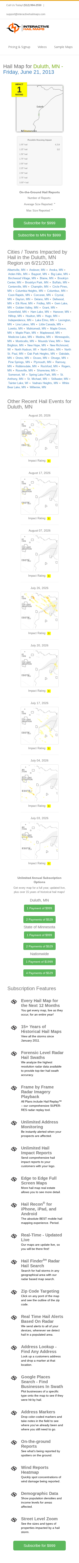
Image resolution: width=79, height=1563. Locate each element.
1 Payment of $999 (39, 908)
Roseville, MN (24, 370)
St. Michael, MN (37, 378)
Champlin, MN (39, 286)
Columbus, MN (56, 290)
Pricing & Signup (19, 47)
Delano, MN (41, 299)
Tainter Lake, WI (18, 383)
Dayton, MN (23, 299)
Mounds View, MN (49, 341)
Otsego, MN (58, 357)
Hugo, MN (51, 316)
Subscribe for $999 (39, 223)
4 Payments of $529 (39, 973)
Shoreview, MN (46, 370)
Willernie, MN (38, 387)
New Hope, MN (36, 345)
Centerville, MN (17, 286)
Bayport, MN (39, 274)
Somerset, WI (16, 374)
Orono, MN (22, 357)
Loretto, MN (15, 328)
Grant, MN (48, 307)
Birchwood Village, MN (22, 278)
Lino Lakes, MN (25, 324)
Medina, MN (43, 337)
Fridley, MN (44, 303)
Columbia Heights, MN (29, 290)
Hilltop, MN (15, 316)
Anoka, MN (56, 269)
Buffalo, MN (59, 282)
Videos (42, 47)
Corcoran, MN (42, 295)
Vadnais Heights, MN (45, 383)
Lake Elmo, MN (44, 320)
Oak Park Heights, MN (41, 353)
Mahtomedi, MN (36, 328)
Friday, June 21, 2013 (28, 72)
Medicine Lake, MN (20, 337)
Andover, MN (37, 269)
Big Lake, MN (59, 274)
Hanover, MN (61, 311)
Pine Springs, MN (19, 362)
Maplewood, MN (50, 332)
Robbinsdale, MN (26, 366)
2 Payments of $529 (39, 919)
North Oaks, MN (50, 349)
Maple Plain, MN (26, 332)
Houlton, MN (33, 316)
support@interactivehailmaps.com (25, 14)
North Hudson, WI (25, 349)
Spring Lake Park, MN (42, 374)
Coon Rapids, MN (19, 295)
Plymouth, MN (42, 362)
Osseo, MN (40, 357)
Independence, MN (19, 320)
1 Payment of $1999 (39, 961)
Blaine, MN (46, 278)
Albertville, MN (16, 269)
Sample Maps (63, 47)
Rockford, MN (49, 366)
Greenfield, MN (17, 311)
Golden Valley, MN (27, 307)
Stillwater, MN (59, 378)
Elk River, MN (24, 303)
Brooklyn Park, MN (36, 282)
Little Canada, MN (50, 324)
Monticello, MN (25, 341)
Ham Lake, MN (40, 311)
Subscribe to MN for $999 (39, 235)
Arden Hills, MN (17, 274)
